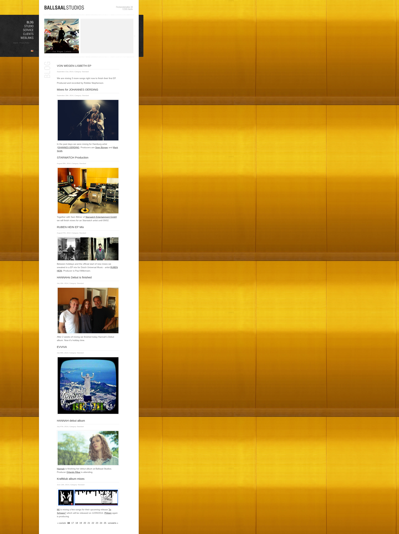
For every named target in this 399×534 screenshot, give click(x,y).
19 (80, 523)
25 (105, 523)
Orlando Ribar (73, 472)
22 (93, 523)
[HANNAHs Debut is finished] (89, 334)
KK (58, 509)
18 (76, 523)
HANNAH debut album (71, 420)
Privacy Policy (24, 43)
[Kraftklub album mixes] (89, 507)
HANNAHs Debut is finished (74, 277)
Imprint (15, 43)
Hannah (61, 468)
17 (72, 523)
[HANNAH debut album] (89, 466)
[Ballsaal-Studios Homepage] (64, 9)
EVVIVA (62, 347)
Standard (85, 71)
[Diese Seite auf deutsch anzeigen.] (32, 50)
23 (97, 523)
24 (101, 523)
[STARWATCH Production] (89, 214)
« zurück (61, 523)
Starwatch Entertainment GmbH (101, 217)
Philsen (108, 513)
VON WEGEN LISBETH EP (74, 65)
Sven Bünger (101, 147)
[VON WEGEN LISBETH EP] (62, 53)
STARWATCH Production (72, 157)
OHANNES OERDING (68, 147)
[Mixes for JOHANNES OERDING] (89, 141)
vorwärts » (113, 523)
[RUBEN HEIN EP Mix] (89, 261)
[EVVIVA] (89, 415)
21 (89, 523)
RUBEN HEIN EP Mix (70, 227)
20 (85, 523)
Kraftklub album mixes (70, 478)
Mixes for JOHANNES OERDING (77, 89)
